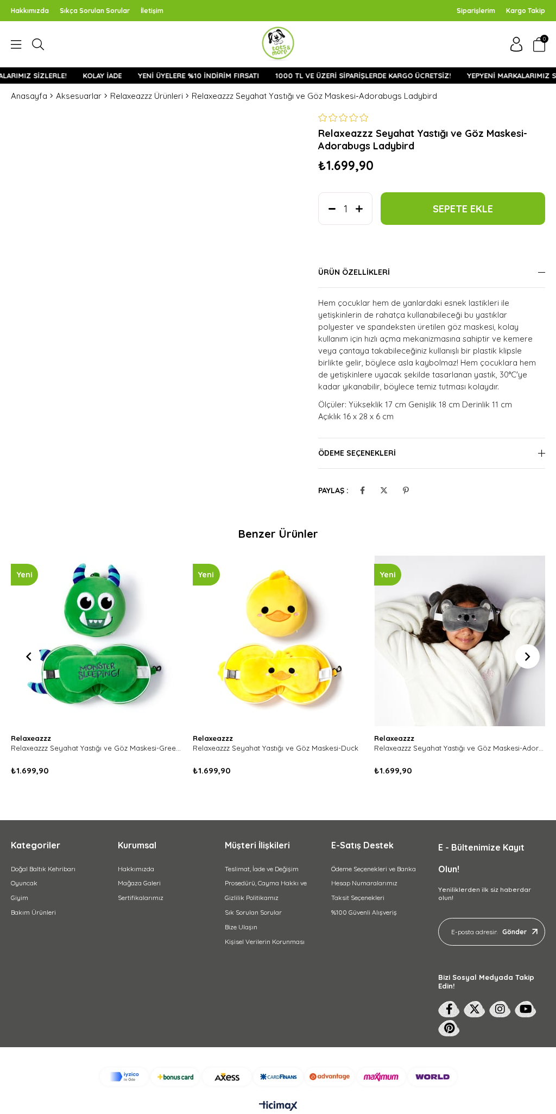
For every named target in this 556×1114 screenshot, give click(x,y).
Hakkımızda (30, 11)
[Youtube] (525, 1009)
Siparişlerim (476, 11)
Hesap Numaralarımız (364, 883)
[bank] (278, 1076)
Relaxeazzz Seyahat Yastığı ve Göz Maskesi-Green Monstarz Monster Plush (96, 748)
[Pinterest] (449, 1028)
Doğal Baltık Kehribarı (43, 869)
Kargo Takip (525, 11)
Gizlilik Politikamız (252, 897)
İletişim (152, 11)
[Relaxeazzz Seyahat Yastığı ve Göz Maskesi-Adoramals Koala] (459, 641)
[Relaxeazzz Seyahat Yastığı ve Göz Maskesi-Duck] (278, 641)
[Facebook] (449, 1009)
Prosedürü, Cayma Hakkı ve (266, 883)
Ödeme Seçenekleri (357, 453)
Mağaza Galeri (139, 883)
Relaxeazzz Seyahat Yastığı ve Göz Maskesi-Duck (275, 748)
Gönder (514, 932)
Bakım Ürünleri (33, 912)
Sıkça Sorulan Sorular (95, 11)
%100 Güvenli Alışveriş (364, 912)
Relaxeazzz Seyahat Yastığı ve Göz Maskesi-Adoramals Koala (459, 748)
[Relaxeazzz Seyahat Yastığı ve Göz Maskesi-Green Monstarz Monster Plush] (96, 641)
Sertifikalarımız (140, 897)
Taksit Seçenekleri (357, 897)
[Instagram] (500, 1009)
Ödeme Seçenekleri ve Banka (373, 869)
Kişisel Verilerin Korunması (265, 941)
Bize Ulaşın (241, 927)
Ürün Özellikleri (354, 272)
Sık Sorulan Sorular (253, 912)
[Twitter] (474, 1009)
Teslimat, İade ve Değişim (262, 869)
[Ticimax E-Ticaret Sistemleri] (278, 1106)
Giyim (19, 897)
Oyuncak (24, 883)
